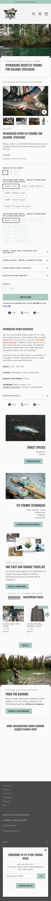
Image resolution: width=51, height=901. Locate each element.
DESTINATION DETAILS (12, 396)
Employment (8, 797)
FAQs (5, 805)
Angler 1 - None (11, 186)
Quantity (7, 284)
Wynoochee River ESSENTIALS (28, 524)
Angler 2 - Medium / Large (15, 227)
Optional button (25, 885)
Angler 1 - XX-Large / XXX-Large (17, 206)
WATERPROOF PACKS (33, 597)
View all (25, 645)
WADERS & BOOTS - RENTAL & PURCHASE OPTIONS (23, 260)
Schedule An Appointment (18, 711)
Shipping (6, 159)
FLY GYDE (7, 129)
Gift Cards (7, 793)
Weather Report (33, 461)
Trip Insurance (29, 350)
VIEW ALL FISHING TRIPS (17, 586)
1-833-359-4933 (9, 825)
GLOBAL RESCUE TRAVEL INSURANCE (17, 268)
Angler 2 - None (11, 220)
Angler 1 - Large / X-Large (15, 200)
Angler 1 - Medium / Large (15, 193)
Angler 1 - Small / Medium (32, 186)
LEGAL (5, 842)
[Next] (47, 614)
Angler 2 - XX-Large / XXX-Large (17, 240)
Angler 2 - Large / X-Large (15, 234)
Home (4, 82)
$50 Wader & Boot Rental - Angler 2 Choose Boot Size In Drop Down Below (24, 215)
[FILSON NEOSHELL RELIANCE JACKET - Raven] (29, 635)
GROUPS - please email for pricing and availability (20, 252)
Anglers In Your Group (13, 168)
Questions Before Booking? (15, 275)
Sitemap (6, 801)
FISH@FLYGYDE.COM (11, 831)
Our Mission (7, 786)
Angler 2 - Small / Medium (32, 220)
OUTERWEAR (14, 597)
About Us (6, 789)
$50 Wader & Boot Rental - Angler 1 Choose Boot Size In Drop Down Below (24, 181)
